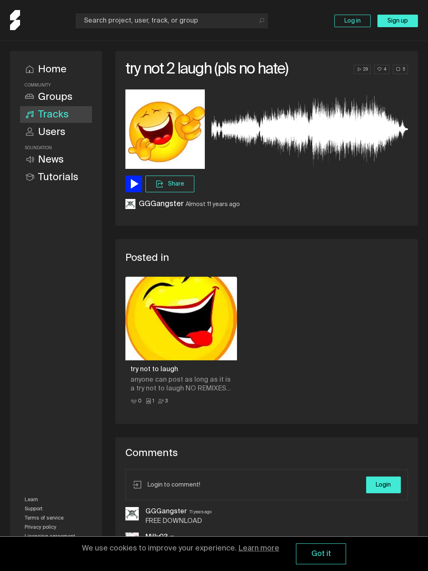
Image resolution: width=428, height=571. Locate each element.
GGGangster (161, 204)
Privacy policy (40, 527)
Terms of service (44, 518)
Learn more (258, 548)
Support (34, 509)
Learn (31, 499)
